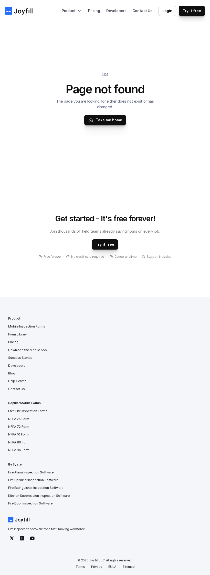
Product (69, 10)
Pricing (94, 10)
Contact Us (142, 10)
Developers (116, 10)
